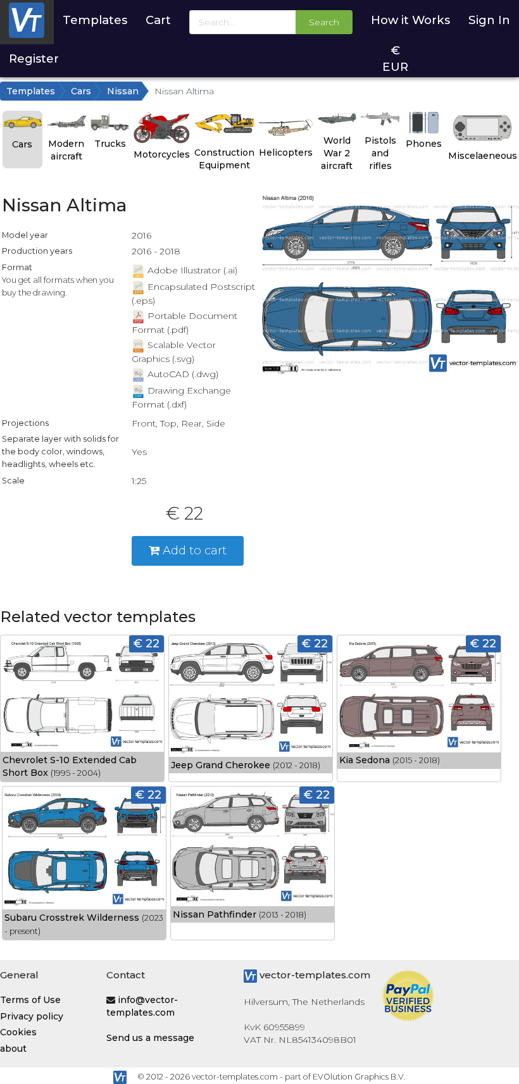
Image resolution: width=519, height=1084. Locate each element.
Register (34, 58)
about (13, 1048)
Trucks (110, 143)
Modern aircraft (66, 150)
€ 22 (146, 643)
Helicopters (286, 152)
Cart (158, 20)
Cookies (18, 1032)
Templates (95, 20)
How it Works (410, 20)
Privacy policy (31, 1016)
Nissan (123, 91)
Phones (424, 143)
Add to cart (193, 550)
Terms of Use (30, 1000)
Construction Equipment (224, 159)
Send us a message (150, 1038)
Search (324, 22)
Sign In (489, 20)
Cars (81, 91)
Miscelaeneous (482, 155)
